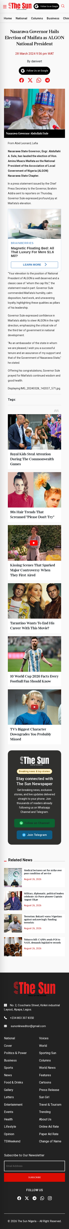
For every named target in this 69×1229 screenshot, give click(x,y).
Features (45, 1075)
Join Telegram (37, 835)
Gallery (8, 1090)
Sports (8, 1068)
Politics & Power (15, 1053)
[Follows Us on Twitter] (30, 80)
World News (47, 1068)
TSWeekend (12, 1141)
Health (8, 1119)
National (21, 18)
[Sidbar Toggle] (5, 6)
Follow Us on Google (49, 6)
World (43, 1046)
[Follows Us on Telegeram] (47, 80)
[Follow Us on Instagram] (50, 1198)
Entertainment (13, 1104)
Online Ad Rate (49, 1126)
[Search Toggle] (63, 6)
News (8, 1075)
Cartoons (45, 1082)
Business (53, 18)
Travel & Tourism (50, 1104)
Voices (43, 1038)
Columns (37, 18)
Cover (8, 1046)
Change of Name (50, 1141)
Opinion (9, 1134)
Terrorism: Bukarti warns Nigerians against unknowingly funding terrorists (43, 919)
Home (8, 18)
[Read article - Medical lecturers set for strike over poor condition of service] (13, 877)
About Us (45, 1119)
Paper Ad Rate (48, 1134)
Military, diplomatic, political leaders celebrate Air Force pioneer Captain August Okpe (44, 896)
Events (8, 1112)
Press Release (49, 1090)
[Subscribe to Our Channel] (34, 1198)
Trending (45, 1112)
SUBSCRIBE (34, 1177)
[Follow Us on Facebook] (19, 1198)
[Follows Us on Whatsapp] (38, 80)
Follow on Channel (37, 823)
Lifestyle (10, 1126)
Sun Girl (44, 1097)
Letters (9, 1097)
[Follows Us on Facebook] (21, 80)
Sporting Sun (47, 1053)
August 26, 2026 (32, 879)
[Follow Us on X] (27, 1198)
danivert (36, 61)
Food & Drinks (13, 1082)
